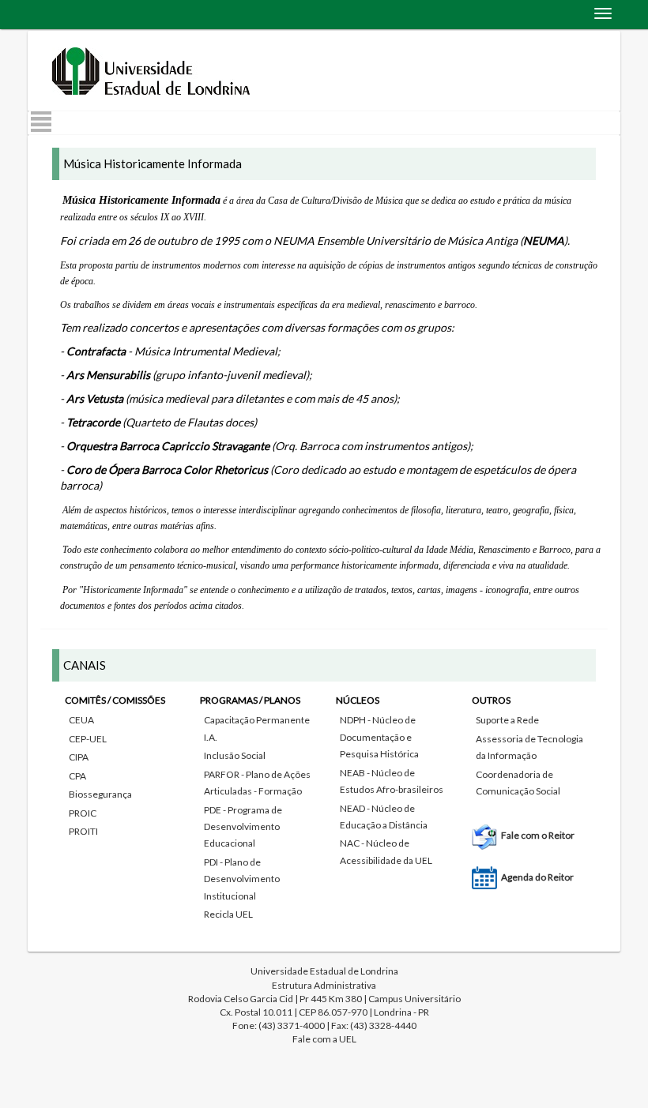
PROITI (83, 831)
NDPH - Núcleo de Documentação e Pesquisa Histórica (379, 737)
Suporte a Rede (507, 720)
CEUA (81, 720)
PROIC (82, 813)
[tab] (324, 790)
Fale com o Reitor (538, 835)
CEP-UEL (88, 739)
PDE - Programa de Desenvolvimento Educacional (243, 827)
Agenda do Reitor (537, 877)
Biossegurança (100, 794)
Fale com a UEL (324, 1039)
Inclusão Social (235, 755)
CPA (77, 776)
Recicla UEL (228, 914)
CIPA (79, 757)
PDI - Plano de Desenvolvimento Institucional (242, 879)
